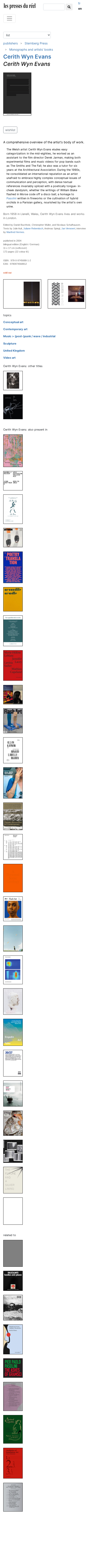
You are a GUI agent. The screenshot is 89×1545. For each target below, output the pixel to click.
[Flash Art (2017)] (14, 908)
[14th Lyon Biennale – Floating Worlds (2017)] (14, 938)
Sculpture (9, 343)
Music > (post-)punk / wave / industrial (29, 336)
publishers (10, 43)
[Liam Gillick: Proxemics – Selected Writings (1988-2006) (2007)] (14, 1093)
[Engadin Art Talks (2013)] (14, 1032)
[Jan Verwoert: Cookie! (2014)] (14, 1396)
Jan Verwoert (68, 228)
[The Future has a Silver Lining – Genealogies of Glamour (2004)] (14, 1179)
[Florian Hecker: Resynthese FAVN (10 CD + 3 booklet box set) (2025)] (14, 450)
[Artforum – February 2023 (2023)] (14, 537)
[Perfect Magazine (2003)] (14, 1210)
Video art (9, 357)
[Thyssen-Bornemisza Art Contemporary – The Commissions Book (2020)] (14, 816)
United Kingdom (14, 350)
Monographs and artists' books (31, 49)
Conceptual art (13, 322)
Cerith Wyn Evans (27, 56)
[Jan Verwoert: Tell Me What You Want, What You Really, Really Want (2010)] (14, 1496)
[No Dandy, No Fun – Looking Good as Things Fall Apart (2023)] (14, 509)
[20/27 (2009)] (14, 1062)
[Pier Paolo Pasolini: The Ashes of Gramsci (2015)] (14, 1368)
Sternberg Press (36, 43)
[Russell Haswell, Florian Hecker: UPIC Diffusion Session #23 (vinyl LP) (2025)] (14, 480)
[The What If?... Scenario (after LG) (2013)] (14, 406)
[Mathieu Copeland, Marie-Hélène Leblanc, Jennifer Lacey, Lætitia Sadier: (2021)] (14, 665)
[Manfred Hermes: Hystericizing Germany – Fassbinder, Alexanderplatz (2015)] (14, 1339)
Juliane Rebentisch (33, 228)
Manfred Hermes (15, 232)
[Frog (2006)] (14, 1123)
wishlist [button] (10, 130)
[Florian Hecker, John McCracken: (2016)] (14, 969)
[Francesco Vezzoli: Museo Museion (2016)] (14, 1001)
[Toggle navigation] (9, 18)
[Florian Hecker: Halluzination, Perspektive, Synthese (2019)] (14, 846)
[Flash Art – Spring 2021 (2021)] (14, 720)
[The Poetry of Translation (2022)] (14, 567)
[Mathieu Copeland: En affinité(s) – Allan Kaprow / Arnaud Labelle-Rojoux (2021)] (14, 750)
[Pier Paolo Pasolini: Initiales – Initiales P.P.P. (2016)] (14, 1307)
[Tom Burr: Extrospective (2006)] (14, 1151)
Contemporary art (15, 329)
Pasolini (11, 198)
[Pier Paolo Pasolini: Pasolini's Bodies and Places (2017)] (14, 1280)
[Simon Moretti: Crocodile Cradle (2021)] (14, 599)
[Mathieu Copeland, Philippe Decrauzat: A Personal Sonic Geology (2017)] (14, 878)
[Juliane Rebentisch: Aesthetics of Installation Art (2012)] (14, 1463)
